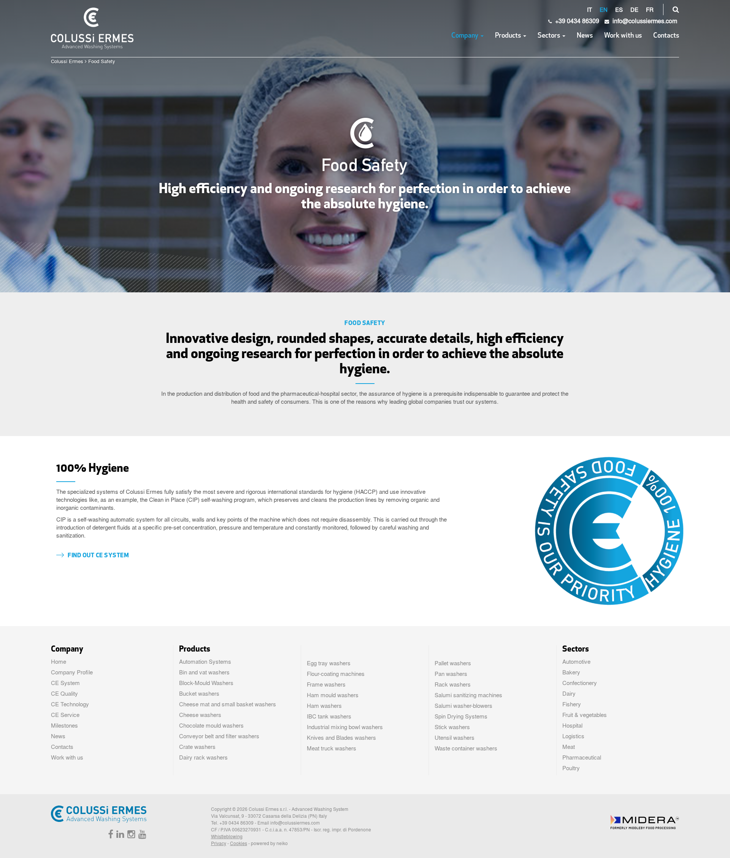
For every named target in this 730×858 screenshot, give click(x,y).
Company (465, 36)
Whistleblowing (227, 836)
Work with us (623, 36)
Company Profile (72, 672)
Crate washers (197, 746)
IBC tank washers (329, 716)
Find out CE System (98, 556)
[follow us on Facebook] (109, 835)
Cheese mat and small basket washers (227, 704)
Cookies (238, 843)
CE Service (65, 714)
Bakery (571, 672)
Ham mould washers (333, 694)
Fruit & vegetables (584, 714)
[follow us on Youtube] (141, 835)
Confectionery (579, 682)
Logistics (573, 736)
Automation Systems (205, 661)
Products (508, 36)
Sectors (550, 36)
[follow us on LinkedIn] (119, 835)
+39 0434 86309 (576, 20)
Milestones (64, 725)
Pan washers (451, 673)
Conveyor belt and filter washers (219, 736)
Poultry (571, 767)
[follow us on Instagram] (130, 835)
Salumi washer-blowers (463, 705)
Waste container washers (466, 748)
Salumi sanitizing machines (468, 694)
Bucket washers (199, 693)
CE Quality (64, 693)
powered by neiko (269, 843)
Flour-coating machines (336, 673)
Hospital (572, 725)
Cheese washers (200, 714)
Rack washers (453, 684)
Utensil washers (454, 737)
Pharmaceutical (581, 757)
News (585, 36)
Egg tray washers (329, 663)
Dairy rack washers (203, 757)
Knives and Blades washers (341, 737)
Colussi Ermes (67, 61)
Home (58, 661)
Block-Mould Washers (206, 682)
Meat (568, 746)
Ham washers (324, 705)
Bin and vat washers (204, 672)
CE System (65, 682)
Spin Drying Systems (461, 716)
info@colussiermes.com (295, 822)
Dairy (569, 693)
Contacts (666, 36)
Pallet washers (453, 663)
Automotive (576, 661)
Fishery (571, 704)
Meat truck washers (331, 748)
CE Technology (70, 704)
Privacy (218, 843)
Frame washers (326, 684)
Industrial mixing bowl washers (345, 726)
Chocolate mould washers (211, 725)
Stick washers (452, 726)
